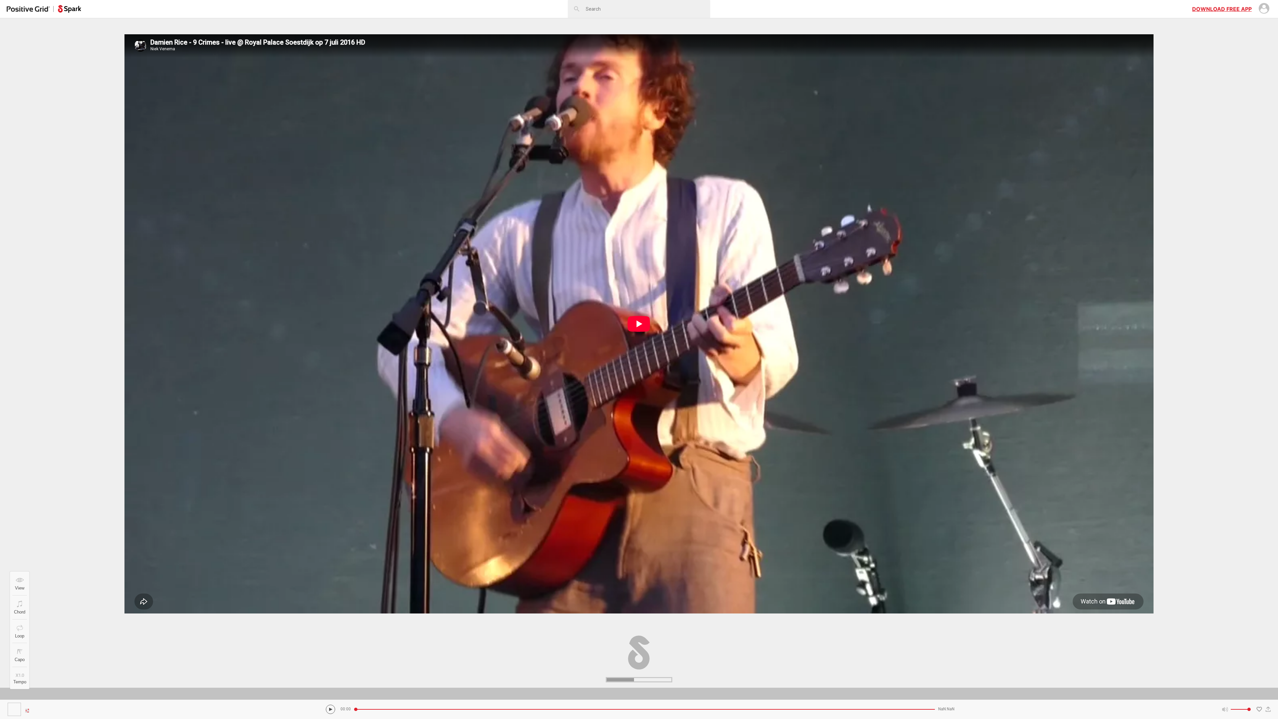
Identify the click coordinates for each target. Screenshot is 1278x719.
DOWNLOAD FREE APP (1222, 9)
